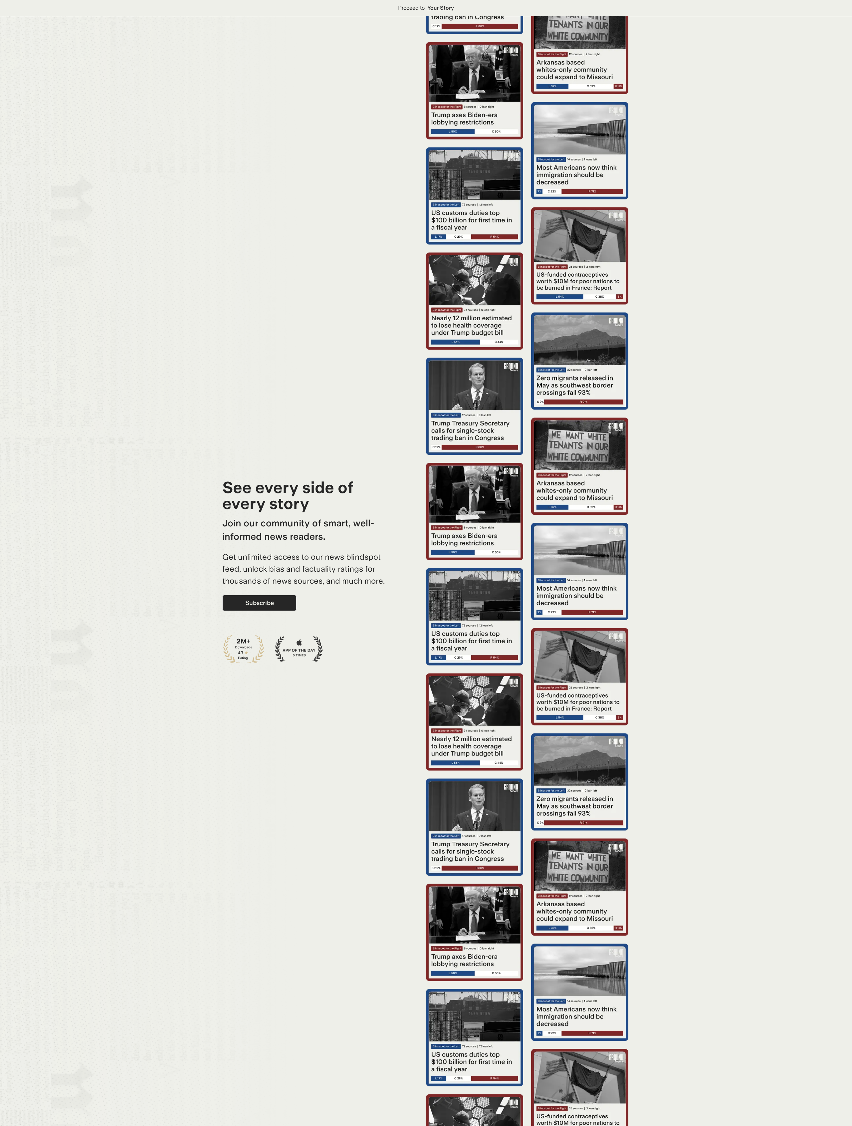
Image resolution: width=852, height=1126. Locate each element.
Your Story (440, 8)
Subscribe (259, 602)
